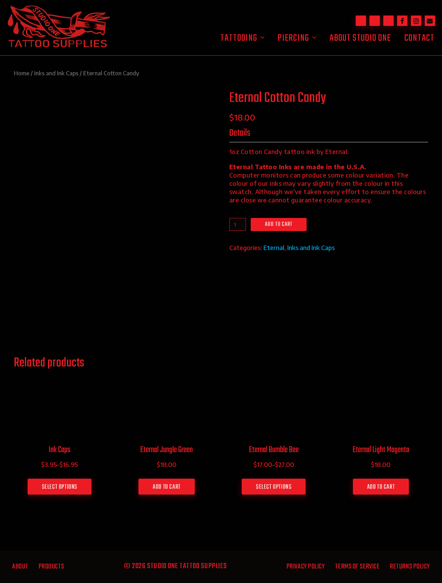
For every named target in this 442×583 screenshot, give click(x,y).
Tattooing (238, 38)
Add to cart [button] (167, 487)
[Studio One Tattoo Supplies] (58, 47)
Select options (59, 487)
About (20, 566)
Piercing (293, 38)
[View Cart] (374, 21)
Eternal (273, 247)
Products (51, 566)
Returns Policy (410, 566)
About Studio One (360, 38)
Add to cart (278, 224)
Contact (419, 38)
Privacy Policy (306, 566)
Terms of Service (357, 566)
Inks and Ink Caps (56, 73)
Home (21, 73)
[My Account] (388, 21)
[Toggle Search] (361, 21)
